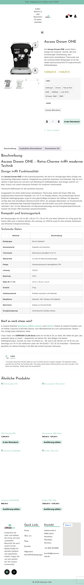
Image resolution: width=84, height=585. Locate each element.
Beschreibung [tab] (10, 148)
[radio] (49, 87)
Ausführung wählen (52, 442)
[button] (42, 32)
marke (48, 103)
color (48, 81)
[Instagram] (14, 572)
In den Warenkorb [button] (10, 442)
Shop (26, 541)
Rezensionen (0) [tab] (52, 148)
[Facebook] (7, 572)
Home (26, 530)
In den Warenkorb (72, 121)
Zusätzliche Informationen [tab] (30, 148)
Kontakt (27, 546)
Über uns (28, 536)
